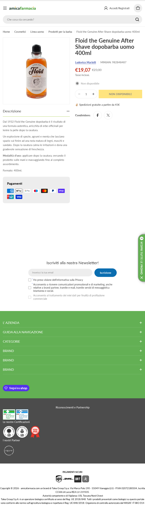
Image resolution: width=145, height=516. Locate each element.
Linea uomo (37, 31)
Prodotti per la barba (60, 31)
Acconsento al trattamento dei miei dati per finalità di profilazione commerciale (69, 297)
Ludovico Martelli (85, 62)
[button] (141, 258)
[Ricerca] (137, 19)
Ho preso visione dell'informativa (58, 279)
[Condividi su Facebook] (97, 115)
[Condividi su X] (108, 115)
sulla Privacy (76, 279)
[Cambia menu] (5, 8)
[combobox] (72, 19)
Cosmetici (20, 31)
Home (6, 31)
